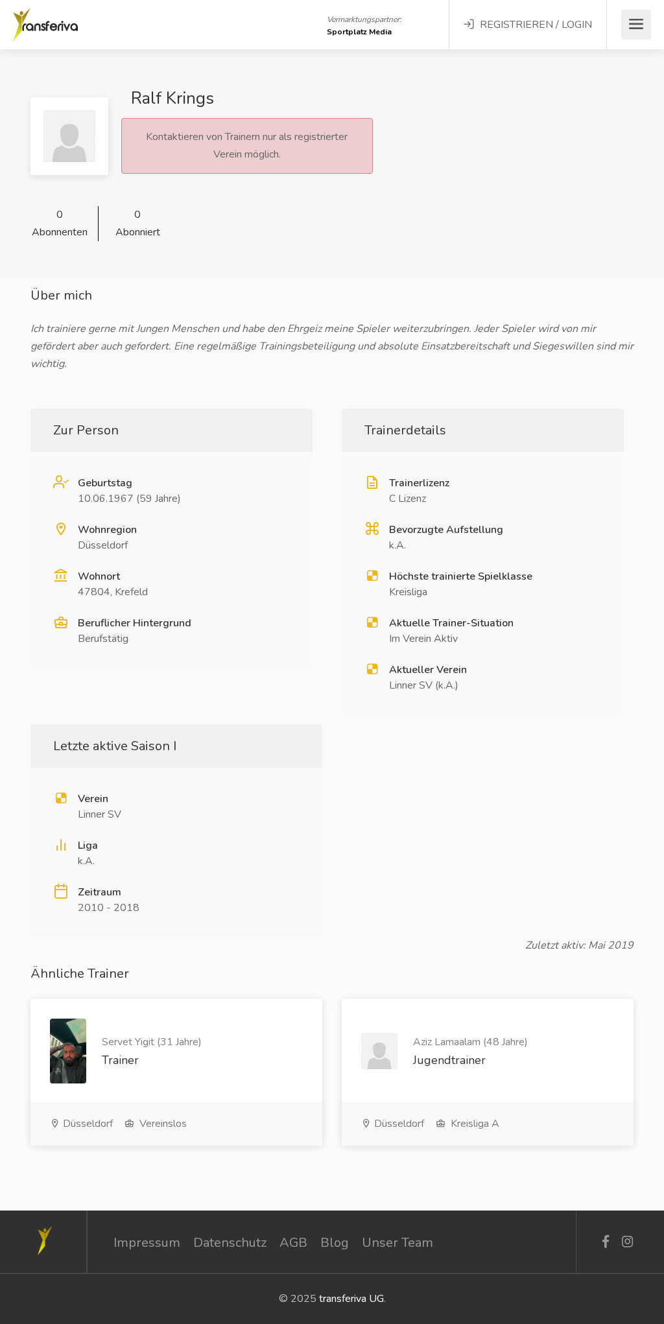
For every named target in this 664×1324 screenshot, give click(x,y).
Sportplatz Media (359, 32)
